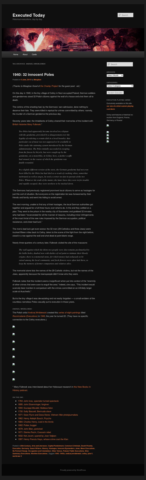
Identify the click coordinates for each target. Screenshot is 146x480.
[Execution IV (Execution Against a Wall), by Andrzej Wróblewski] (14, 349)
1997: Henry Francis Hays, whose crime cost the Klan (43, 439)
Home (15, 54)
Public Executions (76, 451)
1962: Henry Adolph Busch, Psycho (34, 418)
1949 (42, 315)
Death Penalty (87, 445)
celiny (84, 453)
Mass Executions (88, 448)
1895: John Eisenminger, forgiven (33, 404)
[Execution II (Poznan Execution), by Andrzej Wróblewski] (14, 334)
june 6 (90, 453)
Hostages (53, 448)
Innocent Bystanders (66, 448)
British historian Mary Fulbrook (27, 124)
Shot (87, 451)
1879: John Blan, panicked (30, 428)
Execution (17, 448)
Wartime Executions (39, 453)
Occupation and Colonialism (39, 451)
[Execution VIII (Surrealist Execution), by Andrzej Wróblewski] (14, 379)
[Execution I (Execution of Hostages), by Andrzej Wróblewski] (14, 326)
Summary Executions (21, 453)
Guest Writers (35, 448)
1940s (62, 453)
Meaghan (37, 79)
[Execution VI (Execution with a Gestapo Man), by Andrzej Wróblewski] (14, 364)
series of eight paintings (69, 312)
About (25, 54)
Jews (77, 448)
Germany (25, 448)
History (45, 448)
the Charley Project (49, 85)
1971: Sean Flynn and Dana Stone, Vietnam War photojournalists (48, 414)
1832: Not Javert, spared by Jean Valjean (37, 435)
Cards (34, 54)
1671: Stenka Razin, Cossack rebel (34, 432)
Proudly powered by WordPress (73, 470)
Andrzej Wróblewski (37, 312)
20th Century (25, 445)
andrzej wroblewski (73, 453)
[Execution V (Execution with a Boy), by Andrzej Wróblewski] (14, 357)
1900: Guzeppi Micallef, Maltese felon (35, 407)
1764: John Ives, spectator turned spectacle (38, 400)
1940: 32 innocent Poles (33, 74)
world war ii (17, 456)
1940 (57, 453)
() (25, 315)
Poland (66, 451)
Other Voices (57, 451)
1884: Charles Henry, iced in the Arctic (36, 421)
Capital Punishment (56, 445)
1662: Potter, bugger (27, 425)
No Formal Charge (20, 451)
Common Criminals (72, 445)
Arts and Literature (39, 445)
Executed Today (29, 15)
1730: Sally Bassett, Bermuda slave (34, 411)
